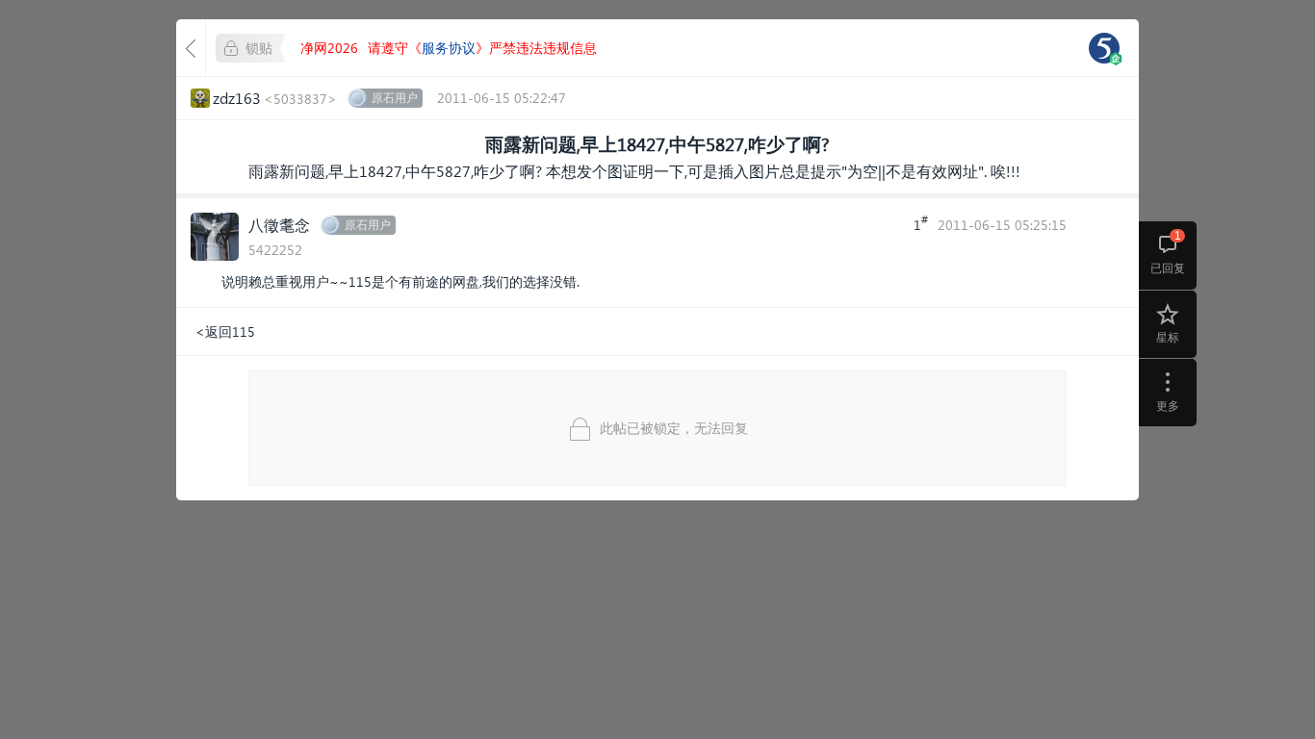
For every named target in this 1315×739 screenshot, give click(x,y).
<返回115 (225, 331)
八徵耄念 (279, 225)
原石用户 (395, 97)
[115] (1104, 48)
